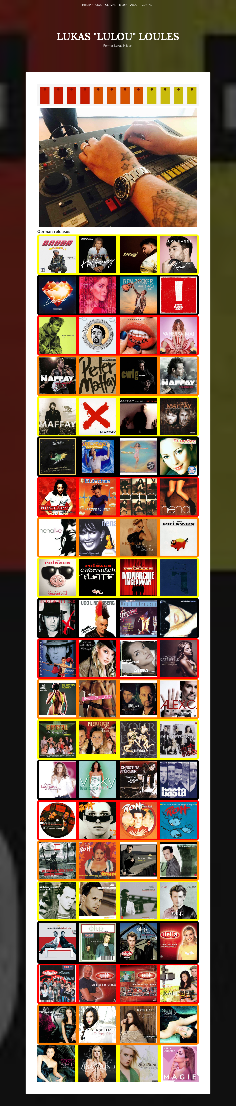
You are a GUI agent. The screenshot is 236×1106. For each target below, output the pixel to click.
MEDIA (123, 5)
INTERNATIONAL (92, 5)
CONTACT (148, 5)
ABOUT (134, 5)
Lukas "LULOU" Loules (118, 36)
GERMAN (110, 5)
